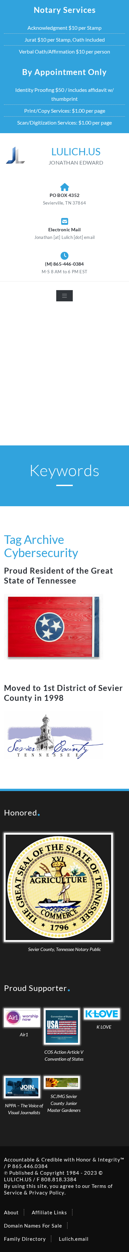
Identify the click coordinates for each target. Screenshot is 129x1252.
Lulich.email (74, 1239)
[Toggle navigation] (64, 295)
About (11, 1212)
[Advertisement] (64, 377)
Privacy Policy (46, 1192)
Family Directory (25, 1239)
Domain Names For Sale (33, 1226)
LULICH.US (18, 1179)
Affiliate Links (49, 1212)
